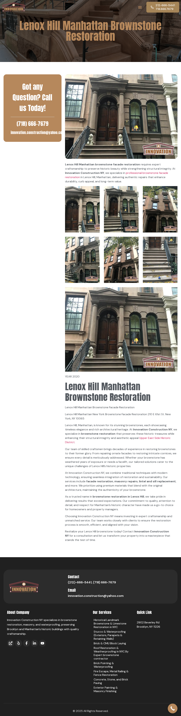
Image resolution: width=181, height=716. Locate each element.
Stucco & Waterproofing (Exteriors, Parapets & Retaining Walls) (110, 635)
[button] (140, 7)
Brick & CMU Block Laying (110, 643)
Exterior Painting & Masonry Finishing (106, 689)
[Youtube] (42, 643)
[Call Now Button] (172, 708)
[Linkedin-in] (34, 643)
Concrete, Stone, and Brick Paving (111, 681)
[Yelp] (18, 643)
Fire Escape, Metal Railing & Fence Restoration (111, 673)
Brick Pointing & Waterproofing (104, 665)
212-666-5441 (165, 5)
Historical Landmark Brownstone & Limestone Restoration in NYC (110, 623)
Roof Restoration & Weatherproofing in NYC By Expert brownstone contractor (111, 653)
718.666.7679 (164, 9)
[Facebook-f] (26, 643)
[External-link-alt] (10, 643)
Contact (73, 576)
